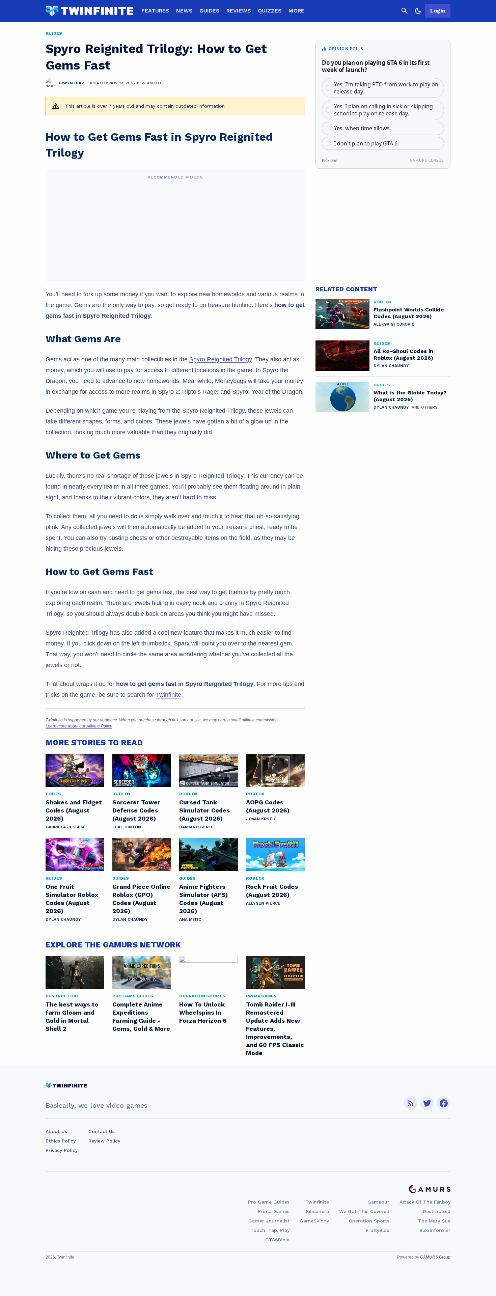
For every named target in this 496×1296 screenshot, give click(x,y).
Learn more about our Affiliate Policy (79, 726)
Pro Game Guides (269, 1202)
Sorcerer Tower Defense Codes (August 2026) (136, 810)
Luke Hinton (126, 827)
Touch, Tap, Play (270, 1230)
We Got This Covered (364, 1211)
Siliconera (317, 1211)
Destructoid (436, 1211)
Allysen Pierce (263, 903)
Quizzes (270, 10)
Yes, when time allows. (362, 128)
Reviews (238, 10)
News (184, 10)
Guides (209, 10)
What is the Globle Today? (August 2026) (410, 396)
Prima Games (274, 1211)
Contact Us (101, 1131)
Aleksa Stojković (394, 324)
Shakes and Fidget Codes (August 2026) (74, 810)
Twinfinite (168, 694)
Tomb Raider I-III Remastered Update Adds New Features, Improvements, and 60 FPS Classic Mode (275, 1028)
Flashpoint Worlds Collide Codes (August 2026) (409, 313)
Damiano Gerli (195, 827)
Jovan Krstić (261, 819)
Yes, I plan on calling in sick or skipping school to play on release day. (383, 110)
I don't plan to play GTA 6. (366, 143)
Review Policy (104, 1140)
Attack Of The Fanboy (424, 1202)
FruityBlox (377, 1230)
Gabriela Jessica (65, 827)
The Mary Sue (434, 1220)
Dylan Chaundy (63, 919)
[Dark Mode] (418, 11)
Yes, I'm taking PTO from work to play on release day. (386, 88)
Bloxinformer (434, 1230)
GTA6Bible (277, 1239)
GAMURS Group (435, 1257)
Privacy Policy (62, 1150)
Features (155, 10)
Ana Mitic (190, 919)
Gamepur (378, 1202)
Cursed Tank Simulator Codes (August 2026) (204, 810)
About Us (56, 1131)
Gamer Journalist (269, 1220)
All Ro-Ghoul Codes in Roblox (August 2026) (403, 354)
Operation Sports (369, 1220)
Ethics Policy (61, 1140)
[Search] (404, 11)
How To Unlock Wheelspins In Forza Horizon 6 (203, 1012)
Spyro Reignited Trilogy (220, 359)
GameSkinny (314, 1220)
